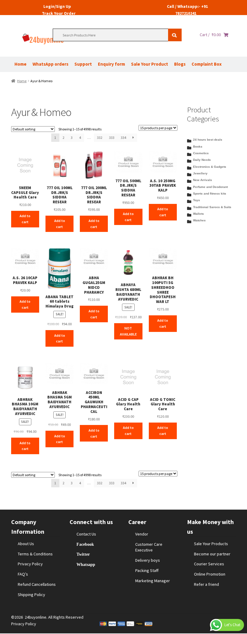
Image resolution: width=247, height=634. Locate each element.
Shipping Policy (31, 594)
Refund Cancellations (37, 584)
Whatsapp (86, 564)
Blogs (180, 64)
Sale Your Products (211, 543)
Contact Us (86, 534)
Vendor (141, 534)
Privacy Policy (30, 564)
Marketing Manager (152, 580)
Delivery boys (147, 560)
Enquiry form (111, 64)
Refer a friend (206, 584)
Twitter (83, 554)
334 (123, 137)
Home (20, 64)
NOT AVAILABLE (128, 331)
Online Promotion (209, 574)
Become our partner (212, 554)
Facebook (85, 544)
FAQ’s (23, 574)
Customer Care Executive (148, 547)
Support (83, 64)
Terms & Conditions (35, 554)
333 (111, 137)
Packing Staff (146, 570)
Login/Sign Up (57, 6)
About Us (26, 543)
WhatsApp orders (50, 64)
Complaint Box (207, 64)
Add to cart (25, 219)
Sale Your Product (149, 64)
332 (99, 137)
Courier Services (209, 564)
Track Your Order (59, 13)
